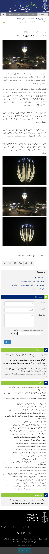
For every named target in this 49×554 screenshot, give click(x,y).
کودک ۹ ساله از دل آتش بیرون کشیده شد (31, 458)
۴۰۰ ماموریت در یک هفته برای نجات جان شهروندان (29, 424)
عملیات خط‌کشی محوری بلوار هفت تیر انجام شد (29, 489)
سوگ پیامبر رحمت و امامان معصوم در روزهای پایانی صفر (27, 434)
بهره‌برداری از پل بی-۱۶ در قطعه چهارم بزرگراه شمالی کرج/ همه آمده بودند (24, 364)
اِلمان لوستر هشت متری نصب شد (31, 36)
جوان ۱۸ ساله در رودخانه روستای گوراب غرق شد (30, 483)
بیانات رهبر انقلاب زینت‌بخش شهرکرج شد (32, 470)
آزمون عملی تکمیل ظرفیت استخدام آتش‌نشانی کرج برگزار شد (26, 431)
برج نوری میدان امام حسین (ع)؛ (35, 31)
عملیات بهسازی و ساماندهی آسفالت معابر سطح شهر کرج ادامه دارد (24, 473)
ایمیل (43, 309)
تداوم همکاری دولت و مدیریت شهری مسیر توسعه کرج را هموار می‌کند (25, 375)
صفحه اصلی (34, 527)
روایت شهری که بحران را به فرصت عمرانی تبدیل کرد (28, 503)
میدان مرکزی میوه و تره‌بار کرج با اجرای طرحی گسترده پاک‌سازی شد (25, 399)
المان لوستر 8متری (27, 285)
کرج (34, 289)
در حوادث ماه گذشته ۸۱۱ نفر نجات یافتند (32, 407)
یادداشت (38, 495)
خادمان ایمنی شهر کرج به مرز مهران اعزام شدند (30, 449)
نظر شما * (41, 315)
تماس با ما (15, 527)
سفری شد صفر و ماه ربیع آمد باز (34, 421)
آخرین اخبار (37, 350)
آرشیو (24, 527)
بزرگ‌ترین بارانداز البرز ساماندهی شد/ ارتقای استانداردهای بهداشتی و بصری (25, 394)
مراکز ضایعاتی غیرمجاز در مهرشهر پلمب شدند (31, 446)
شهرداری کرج (39, 277)
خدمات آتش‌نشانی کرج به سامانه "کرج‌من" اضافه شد (28, 476)
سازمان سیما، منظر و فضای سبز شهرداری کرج (30, 281)
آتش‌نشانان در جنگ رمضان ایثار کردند (33, 455)
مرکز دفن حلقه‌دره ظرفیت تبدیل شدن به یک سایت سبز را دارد (25, 410)
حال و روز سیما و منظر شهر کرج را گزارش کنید (30, 479)
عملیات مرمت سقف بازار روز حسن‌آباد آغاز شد (30, 443)
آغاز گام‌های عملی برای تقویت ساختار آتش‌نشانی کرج (28, 427)
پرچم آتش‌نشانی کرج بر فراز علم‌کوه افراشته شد (30, 413)
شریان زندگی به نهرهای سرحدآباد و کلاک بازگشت (29, 437)
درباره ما (4, 527)
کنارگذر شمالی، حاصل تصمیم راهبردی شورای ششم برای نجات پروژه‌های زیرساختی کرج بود (26, 355)
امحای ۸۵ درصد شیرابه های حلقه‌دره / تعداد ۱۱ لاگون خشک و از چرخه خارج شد (25, 388)
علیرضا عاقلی (40, 285)
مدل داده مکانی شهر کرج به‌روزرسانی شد (32, 440)
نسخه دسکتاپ (24, 550)
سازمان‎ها (41, 14)
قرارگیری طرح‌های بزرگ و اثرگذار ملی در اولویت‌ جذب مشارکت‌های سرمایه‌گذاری (24, 463)
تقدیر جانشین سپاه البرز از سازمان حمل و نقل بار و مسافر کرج (25, 486)
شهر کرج (41, 289)
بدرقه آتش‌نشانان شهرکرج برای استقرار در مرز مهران (28, 452)
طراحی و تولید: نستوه (24, 545)
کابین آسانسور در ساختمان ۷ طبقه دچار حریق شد (29, 403)
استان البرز (14, 285)
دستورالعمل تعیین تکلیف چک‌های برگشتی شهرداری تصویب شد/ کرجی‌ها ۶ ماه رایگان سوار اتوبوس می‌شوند (25, 369)
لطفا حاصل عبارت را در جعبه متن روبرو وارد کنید (29, 330)
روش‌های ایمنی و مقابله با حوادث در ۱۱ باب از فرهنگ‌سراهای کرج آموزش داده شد (25, 417)
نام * (43, 302)
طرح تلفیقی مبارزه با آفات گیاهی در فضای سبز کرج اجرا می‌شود (25, 467)
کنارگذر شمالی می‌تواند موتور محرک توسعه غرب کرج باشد (27, 360)
